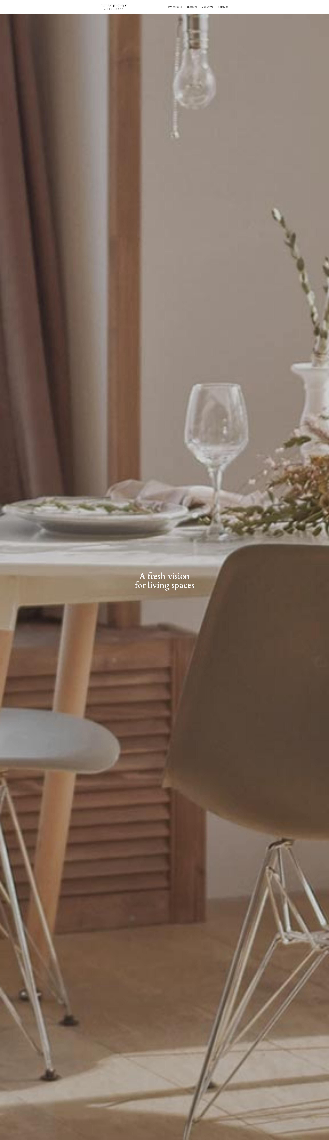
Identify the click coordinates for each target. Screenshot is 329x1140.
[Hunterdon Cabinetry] (113, 7)
